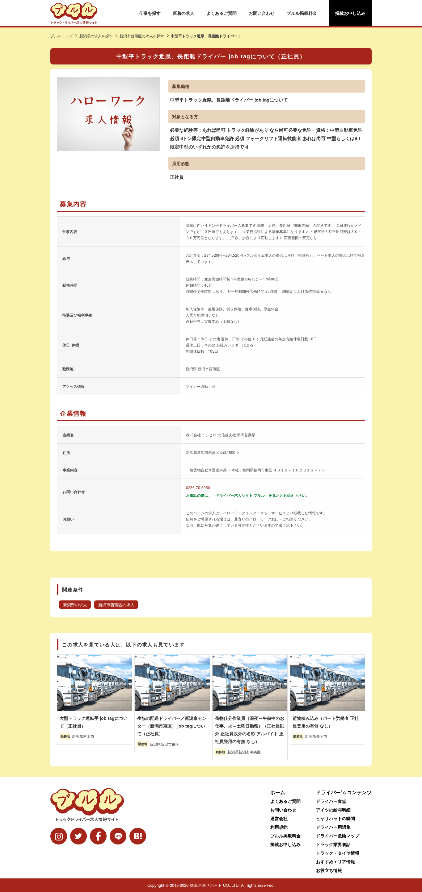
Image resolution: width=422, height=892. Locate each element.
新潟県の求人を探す (96, 35)
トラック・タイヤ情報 (337, 853)
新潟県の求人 (75, 605)
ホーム (277, 792)
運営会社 (279, 818)
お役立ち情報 (329, 870)
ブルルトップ (61, 35)
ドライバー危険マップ (337, 835)
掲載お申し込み (350, 13)
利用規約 (279, 827)
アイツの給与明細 (333, 810)
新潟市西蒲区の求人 (116, 605)
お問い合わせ (262, 13)
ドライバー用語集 (333, 827)
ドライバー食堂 (331, 801)
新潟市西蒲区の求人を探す (142, 35)
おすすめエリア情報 (335, 861)
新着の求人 (183, 13)
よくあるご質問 (221, 13)
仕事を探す (150, 13)
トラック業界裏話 (333, 844)
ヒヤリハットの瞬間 (335, 818)
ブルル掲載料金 (302, 13)
